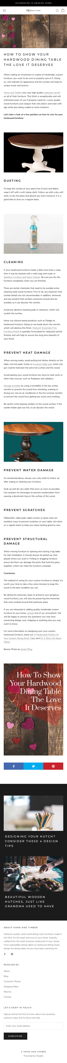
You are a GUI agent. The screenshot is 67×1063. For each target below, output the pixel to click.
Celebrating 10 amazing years (33, 3)
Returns (7, 991)
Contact (7, 996)
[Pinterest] (12, 954)
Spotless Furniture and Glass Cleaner (22, 277)
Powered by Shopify (33, 1055)
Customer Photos (12, 981)
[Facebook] (5, 954)
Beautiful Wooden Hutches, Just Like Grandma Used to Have (29, 901)
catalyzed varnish (52, 92)
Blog (6, 976)
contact (30, 613)
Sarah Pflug (26, 649)
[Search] (57, 10)
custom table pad (43, 364)
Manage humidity (12, 385)
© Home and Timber (33, 1052)
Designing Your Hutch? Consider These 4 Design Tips (31, 841)
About (7, 971)
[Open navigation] (4, 10)
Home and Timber (12, 92)
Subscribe (15, 1036)
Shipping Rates (11, 986)
